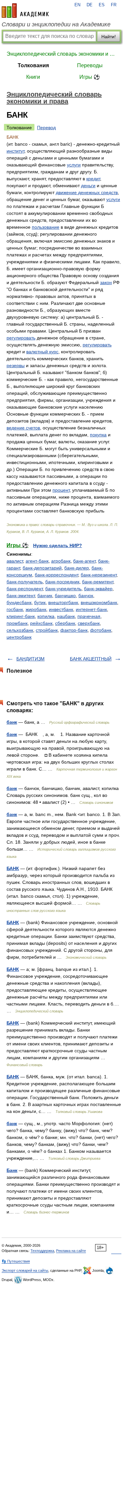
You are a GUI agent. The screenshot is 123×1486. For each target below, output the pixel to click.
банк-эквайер (98, 588)
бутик (40, 602)
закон (106, 282)
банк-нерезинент (98, 574)
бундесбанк (19, 602)
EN (77, 5)
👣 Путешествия (16, 1261)
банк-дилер (76, 567)
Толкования (33, 65)
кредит (93, 178)
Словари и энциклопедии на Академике (56, 24)
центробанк (19, 637)
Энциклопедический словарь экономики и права (61, 54)
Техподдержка (42, 1251)
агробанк (61, 561)
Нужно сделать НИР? (57, 545)
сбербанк (65, 623)
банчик (44, 595)
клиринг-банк (21, 616)
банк (12, 722)
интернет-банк (91, 609)
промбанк (17, 623)
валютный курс (42, 351)
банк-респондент (25, 588)
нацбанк (66, 616)
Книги (33, 77)
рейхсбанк (41, 623)
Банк (12, 1170)
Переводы (90, 65)
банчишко (65, 595)
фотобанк (100, 630)
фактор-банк (74, 630)
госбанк (15, 609)
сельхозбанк (20, 630)
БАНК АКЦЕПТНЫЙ (91, 658)
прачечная (88, 616)
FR (113, 5)
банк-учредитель (63, 588)
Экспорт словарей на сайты (25, 1270)
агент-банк (37, 561)
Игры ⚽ (89, 77)
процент (61, 490)
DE (89, 5)
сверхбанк (89, 623)
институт (15, 151)
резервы (16, 365)
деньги (88, 185)
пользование (45, 227)
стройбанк (47, 630)
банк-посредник (62, 581)
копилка (45, 616)
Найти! (108, 36)
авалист (15, 561)
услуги (74, 164)
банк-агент (84, 561)
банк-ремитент (97, 581)
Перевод (46, 127)
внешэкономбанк (99, 602)
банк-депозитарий (42, 567)
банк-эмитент (21, 595)
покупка (98, 434)
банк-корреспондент (56, 574)
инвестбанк (61, 609)
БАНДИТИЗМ (30, 658)
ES (102, 5)
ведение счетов (23, 427)
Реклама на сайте (71, 1251)
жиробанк (36, 609)
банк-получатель (25, 581)
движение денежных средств (87, 192)
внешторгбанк (63, 602)
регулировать (21, 337)
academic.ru (25, 10)
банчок (85, 595)
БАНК (13, 868)
